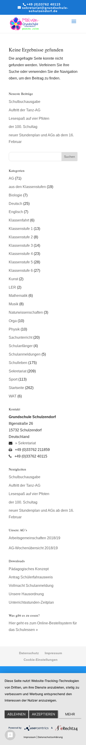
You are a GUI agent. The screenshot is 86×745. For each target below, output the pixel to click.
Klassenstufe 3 (21, 245)
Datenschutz (29, 653)
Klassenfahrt (19, 220)
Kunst (13, 279)
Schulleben (18, 363)
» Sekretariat (25, 443)
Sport (13, 379)
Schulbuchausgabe (24, 102)
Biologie (15, 195)
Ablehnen (16, 714)
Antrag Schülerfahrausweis (31, 577)
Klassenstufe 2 (21, 237)
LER (12, 287)
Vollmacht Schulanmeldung (31, 585)
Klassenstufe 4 (21, 254)
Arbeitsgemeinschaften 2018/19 (34, 538)
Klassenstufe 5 (21, 262)
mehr (70, 714)
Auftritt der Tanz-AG (24, 110)
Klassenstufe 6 (21, 270)
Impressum (53, 653)
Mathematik (18, 295)
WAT (13, 396)
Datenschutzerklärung (50, 737)
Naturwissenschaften (26, 312)
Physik (14, 329)
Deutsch (15, 204)
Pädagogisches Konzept (29, 569)
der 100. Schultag (23, 127)
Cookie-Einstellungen (41, 659)
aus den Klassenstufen (27, 187)
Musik (13, 304)
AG (11, 178)
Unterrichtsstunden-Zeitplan (31, 602)
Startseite (16, 388)
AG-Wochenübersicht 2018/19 (33, 548)
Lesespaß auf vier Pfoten (29, 118)
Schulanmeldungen (25, 354)
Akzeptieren (43, 714)
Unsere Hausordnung (26, 594)
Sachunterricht (20, 337)
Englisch (16, 212)
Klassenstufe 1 (21, 229)
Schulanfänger (21, 346)
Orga (13, 321)
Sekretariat (17, 371)
